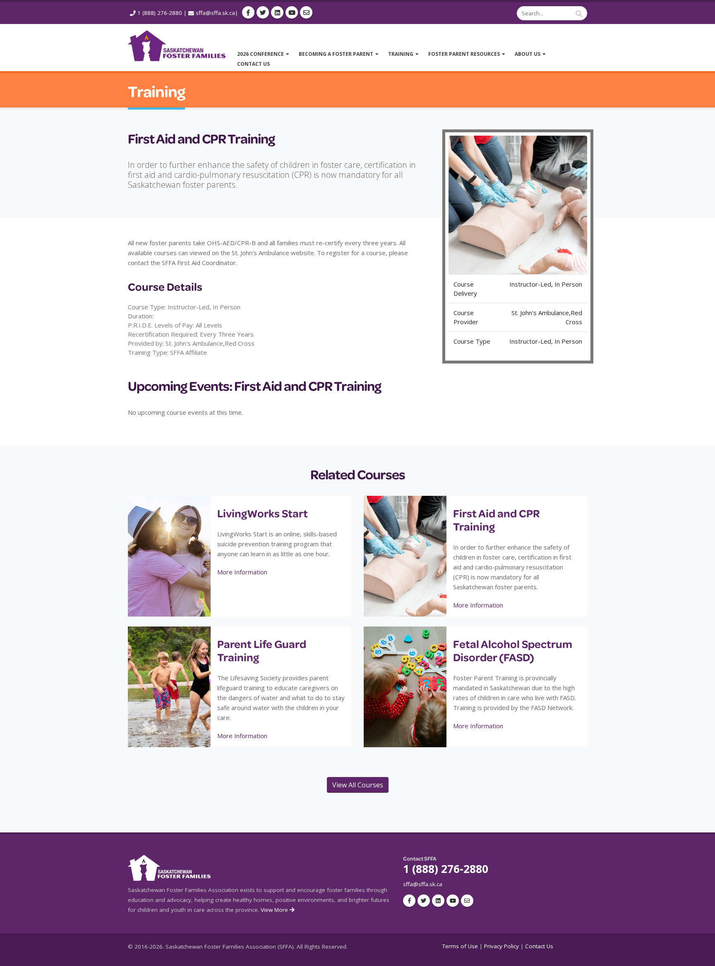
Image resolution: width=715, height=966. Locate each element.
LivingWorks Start (262, 513)
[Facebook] (248, 12)
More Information (242, 572)
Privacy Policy (501, 946)
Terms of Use (460, 946)
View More (275, 909)
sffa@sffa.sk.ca (215, 13)
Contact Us (539, 946)
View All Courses (357, 784)
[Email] (306, 12)
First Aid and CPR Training (496, 519)
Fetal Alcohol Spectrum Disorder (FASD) (512, 650)
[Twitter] (263, 12)
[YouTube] (292, 12)
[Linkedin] (277, 12)
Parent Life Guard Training (261, 650)
